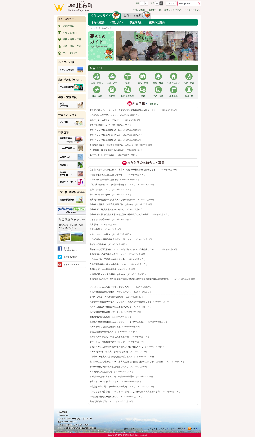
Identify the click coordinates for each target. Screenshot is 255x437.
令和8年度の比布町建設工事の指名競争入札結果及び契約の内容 (130, 214)
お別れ (112, 96)
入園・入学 (112, 82)
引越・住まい (173, 82)
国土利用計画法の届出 (111, 316)
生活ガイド (96, 68)
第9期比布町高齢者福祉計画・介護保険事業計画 (123, 376)
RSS (193, 428)
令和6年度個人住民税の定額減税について (119, 366)
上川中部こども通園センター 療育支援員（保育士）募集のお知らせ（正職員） (137, 361)
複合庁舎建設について (111, 125)
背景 (152, 3)
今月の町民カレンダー (111, 194)
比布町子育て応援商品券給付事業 (116, 326)
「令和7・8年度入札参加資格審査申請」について (123, 356)
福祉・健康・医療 (72, 39)
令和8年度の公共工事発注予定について (119, 254)
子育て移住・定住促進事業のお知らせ (118, 341)
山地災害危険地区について (112, 401)
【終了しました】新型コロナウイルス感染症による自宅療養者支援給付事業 (135, 391)
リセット (171, 3)
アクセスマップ (191, 9)
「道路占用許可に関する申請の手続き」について (123, 184)
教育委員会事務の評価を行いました (117, 311)
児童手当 (104, 224)
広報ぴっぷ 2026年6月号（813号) (116, 140)
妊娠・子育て (97, 82)
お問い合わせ (139, 9)
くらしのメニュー (68, 19)
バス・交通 (158, 96)
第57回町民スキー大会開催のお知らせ (118, 274)
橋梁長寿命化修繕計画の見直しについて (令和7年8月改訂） (129, 321)
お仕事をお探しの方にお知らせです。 (118, 174)
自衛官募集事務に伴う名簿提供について (119, 264)
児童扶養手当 (107, 229)
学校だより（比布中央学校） (114, 155)
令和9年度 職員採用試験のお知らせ (117, 150)
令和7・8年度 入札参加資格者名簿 (117, 296)
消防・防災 (97, 96)
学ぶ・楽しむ (70, 52)
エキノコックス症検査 (111, 234)
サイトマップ (177, 428)
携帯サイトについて (133, 428)
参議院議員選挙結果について (114, 331)
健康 (127, 82)
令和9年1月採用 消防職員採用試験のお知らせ (122, 145)
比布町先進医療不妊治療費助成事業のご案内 (121, 306)
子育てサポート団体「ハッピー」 (116, 381)
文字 (137, 3)
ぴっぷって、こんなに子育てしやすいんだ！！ (122, 286)
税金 (143, 96)
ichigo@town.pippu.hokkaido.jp (81, 428)
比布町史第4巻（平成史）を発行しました (119, 351)
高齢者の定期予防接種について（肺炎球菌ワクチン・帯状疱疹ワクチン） (135, 249)
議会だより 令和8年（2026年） (116, 120)
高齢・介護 (189, 82)
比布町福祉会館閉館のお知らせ (115, 115)
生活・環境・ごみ (72, 46)
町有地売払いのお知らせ (112, 371)
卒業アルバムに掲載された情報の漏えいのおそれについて (127, 346)
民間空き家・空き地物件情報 (114, 269)
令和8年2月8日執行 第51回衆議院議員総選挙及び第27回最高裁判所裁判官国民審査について (142, 280)
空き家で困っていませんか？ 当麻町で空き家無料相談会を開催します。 (134, 110)
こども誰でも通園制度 (111, 219)
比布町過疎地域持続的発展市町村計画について (122, 239)
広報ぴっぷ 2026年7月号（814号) (116, 135)
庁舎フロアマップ (172, 9)
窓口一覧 (189, 96)
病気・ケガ (143, 82)
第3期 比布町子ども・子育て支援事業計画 (120, 336)
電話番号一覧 (154, 9)
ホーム (92, 28)
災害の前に (68, 25)
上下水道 (173, 96)
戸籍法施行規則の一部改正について (116, 396)
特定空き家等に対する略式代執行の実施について (123, 386)
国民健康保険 (127, 96)
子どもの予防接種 (109, 244)
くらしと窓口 (70, 32)
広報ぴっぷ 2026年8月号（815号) (116, 130)
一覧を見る (153, 104)
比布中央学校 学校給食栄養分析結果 (118, 259)
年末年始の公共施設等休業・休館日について (121, 291)
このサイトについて (156, 428)
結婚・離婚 (158, 82)
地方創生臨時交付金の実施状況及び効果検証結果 (123, 199)
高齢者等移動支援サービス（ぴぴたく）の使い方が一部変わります (131, 301)
